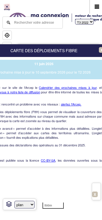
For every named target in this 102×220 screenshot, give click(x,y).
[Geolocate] (7, 35)
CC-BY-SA (48, 160)
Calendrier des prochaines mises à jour (68, 87)
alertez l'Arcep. (71, 104)
